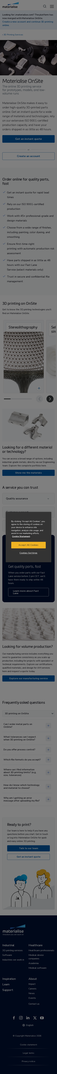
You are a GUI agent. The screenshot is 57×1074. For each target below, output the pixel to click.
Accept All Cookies (28, 545)
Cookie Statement (21, 536)
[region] (28, 537)
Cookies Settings (28, 553)
